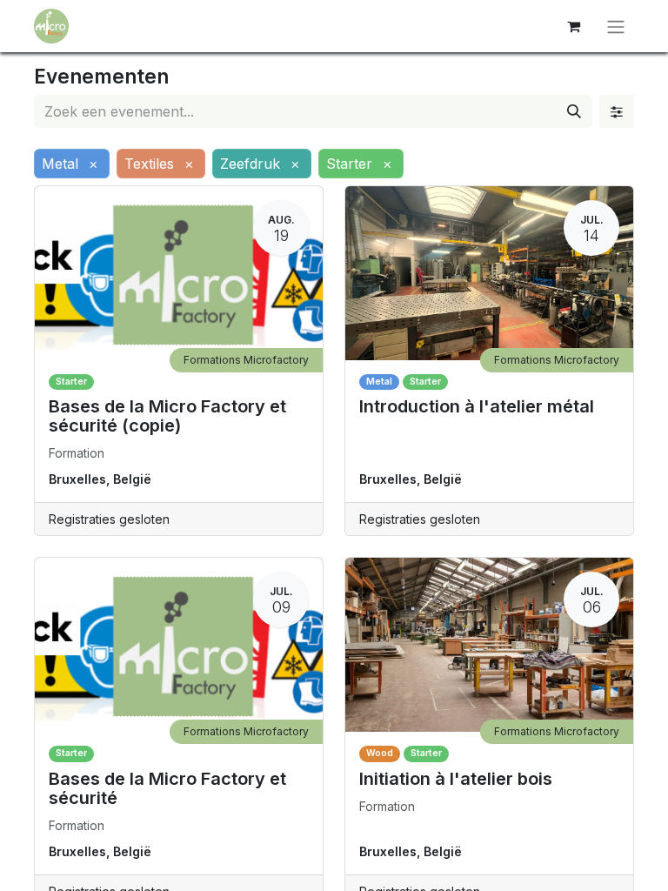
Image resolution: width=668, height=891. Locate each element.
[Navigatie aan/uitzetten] (616, 26)
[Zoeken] (574, 111)
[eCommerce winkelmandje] (573, 26)
